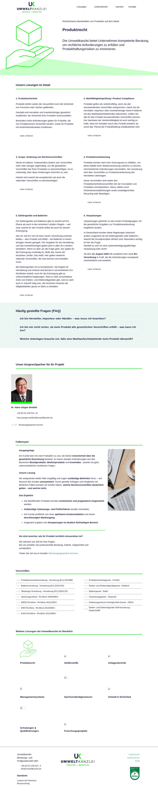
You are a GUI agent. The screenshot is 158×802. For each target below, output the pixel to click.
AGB (137, 761)
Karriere (120, 7)
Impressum (134, 754)
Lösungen (81, 7)
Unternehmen (101, 7)
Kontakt (132, 7)
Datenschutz (133, 758)
